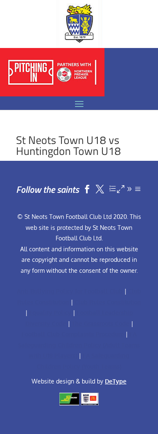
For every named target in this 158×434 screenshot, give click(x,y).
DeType (115, 381)
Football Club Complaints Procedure (72, 334)
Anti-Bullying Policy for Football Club (70, 291)
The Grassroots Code (100, 323)
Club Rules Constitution (108, 302)
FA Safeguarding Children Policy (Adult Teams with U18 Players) (79, 344)
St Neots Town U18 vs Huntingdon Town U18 (68, 145)
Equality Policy (50, 312)
